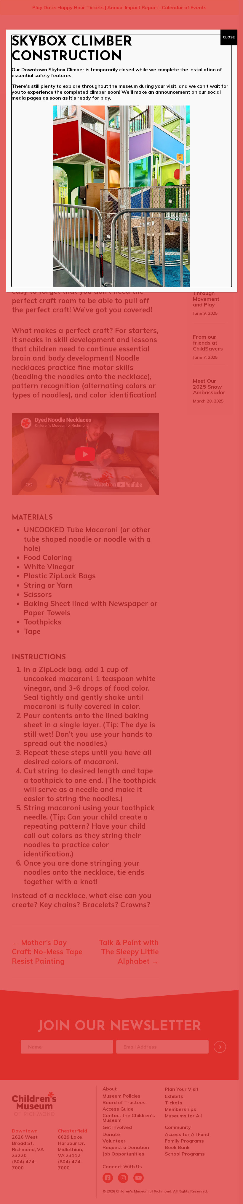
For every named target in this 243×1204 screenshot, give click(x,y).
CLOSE (229, 37)
